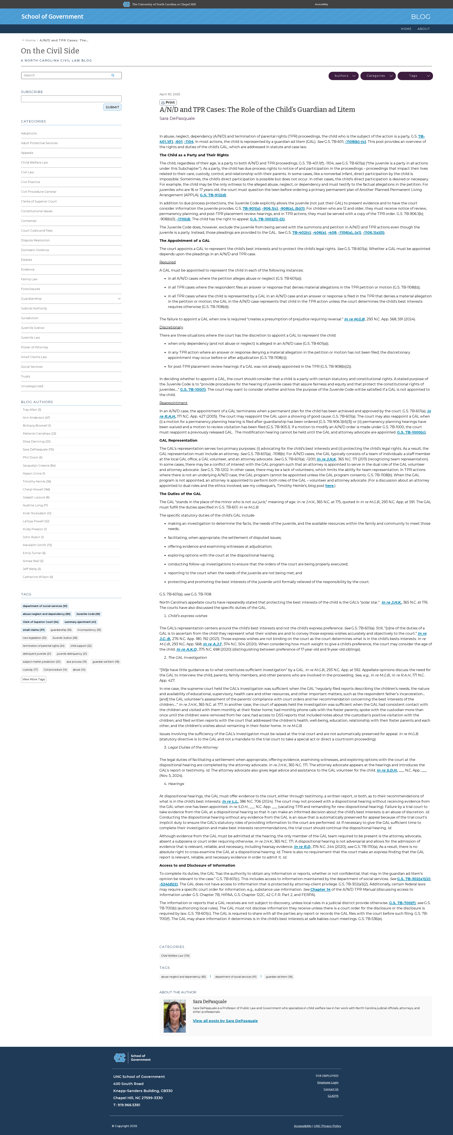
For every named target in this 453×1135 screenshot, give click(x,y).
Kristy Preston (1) (35, 529)
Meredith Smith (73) (37, 545)
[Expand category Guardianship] (119, 299)
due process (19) (77, 662)
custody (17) (30, 670)
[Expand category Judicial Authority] (119, 308)
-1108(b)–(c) (355, 141)
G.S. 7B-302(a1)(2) (413, 879)
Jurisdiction (30, 318)
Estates (26, 259)
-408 (332, 232)
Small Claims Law (34, 357)
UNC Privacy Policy (327, 1126)
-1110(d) (183, 219)
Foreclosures (30, 289)
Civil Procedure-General (38, 191)
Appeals (27, 153)
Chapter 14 (320, 889)
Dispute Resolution (35, 240)
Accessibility (321, 4)
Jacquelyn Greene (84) (39, 465)
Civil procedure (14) (55, 670)
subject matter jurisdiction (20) (42, 662)
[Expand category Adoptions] (119, 133)
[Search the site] (112, 75)
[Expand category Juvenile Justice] (119, 328)
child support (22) (80, 646)
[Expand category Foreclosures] (119, 289)
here (329, 486)
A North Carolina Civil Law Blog (56, 60)
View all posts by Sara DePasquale (225, 1021)
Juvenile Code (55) (88, 614)
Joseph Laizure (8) (36, 497)
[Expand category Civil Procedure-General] (119, 192)
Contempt (29, 221)
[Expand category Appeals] (119, 153)
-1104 (189, 141)
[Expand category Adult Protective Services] (119, 143)
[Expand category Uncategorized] (119, 386)
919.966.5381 (129, 1105)
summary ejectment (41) (80, 622)
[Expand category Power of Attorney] (119, 347)
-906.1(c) (270, 208)
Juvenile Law (30, 337)
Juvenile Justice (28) (64, 638)
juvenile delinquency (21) (72, 654)
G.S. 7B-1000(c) (411, 432)
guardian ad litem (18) (279, 977)
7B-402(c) (301, 232)
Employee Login (328, 1082)
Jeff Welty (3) (32, 569)
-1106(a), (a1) (349, 232)
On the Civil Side (50, 50)
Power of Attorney (34, 347)
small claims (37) (34, 630)
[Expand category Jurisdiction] (119, 318)
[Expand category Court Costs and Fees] (119, 230)
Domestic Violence (35, 250)
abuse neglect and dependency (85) (183, 977)
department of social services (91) (235, 977)
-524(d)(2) (168, 884)
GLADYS (333, 1096)
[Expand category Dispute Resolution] (119, 240)
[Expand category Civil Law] (119, 172)
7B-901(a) (251, 208)
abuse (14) (79, 670)
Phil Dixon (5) (32, 457)
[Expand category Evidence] (119, 269)
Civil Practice (30, 182)
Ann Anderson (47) (36, 417)
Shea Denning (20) (37, 441)
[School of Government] (132, 1057)
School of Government (52, 16)
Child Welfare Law (34, 162)
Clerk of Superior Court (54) (41, 622)
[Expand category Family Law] (119, 279)
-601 (178, 141)
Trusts (25, 376)
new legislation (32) (34, 638)
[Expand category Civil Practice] (119, 182)
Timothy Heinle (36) (37, 481)
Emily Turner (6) (34, 553)
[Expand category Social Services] (119, 367)
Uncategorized (32, 386)
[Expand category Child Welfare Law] (119, 162)
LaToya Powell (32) (36, 521)
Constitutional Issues (36, 211)
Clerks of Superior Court (39, 201)
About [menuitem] (424, 29)
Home (30, 40)
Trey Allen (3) (32, 409)
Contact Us (331, 1089)
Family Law (29, 279)
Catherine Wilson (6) (38, 577)
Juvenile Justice (32, 328)
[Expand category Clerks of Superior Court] (119, 201)
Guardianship (31, 298)
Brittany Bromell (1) (37, 425)
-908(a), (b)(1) (292, 208)
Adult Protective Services (39, 143)
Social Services (31, 366)
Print (170, 102)
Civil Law (27, 172)
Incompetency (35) (89, 630)
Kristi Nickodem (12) (37, 513)
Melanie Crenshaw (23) (39, 433)
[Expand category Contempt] (119, 221)
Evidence (28, 269)
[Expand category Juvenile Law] (119, 337)
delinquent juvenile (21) (37, 654)
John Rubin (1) (33, 537)
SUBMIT (112, 107)
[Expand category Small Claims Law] (119, 357)
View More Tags (33, 679)
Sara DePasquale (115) (38, 449)
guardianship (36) (61, 630)
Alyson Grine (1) (34, 473)
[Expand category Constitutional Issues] (119, 211)
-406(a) (319, 232)
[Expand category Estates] (119, 260)
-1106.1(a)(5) (374, 232)
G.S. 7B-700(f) (402, 903)
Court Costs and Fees (36, 230)
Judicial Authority (34, 308)
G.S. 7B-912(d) (213, 195)
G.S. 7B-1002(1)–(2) (267, 219)
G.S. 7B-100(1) (193, 389)
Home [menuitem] (406, 29)
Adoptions (29, 133)
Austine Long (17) (35, 505)
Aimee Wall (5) (33, 561)
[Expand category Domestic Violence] (119, 250)
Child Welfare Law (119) (175, 956)
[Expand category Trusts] (119, 376)
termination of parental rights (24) (43, 646)
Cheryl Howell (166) (36, 489)
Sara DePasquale (177, 118)
